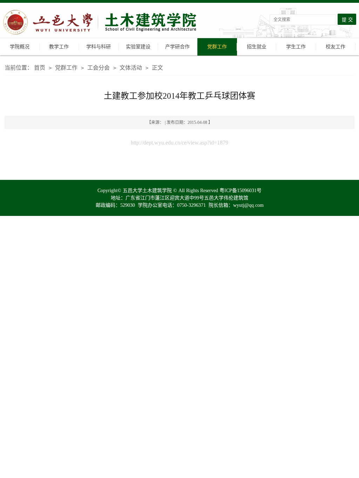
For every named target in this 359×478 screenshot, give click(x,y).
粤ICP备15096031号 (240, 190)
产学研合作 (177, 46)
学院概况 (19, 46)
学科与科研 (98, 46)
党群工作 (217, 46)
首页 (39, 68)
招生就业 (256, 46)
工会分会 (98, 68)
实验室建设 (138, 46)
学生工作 (296, 46)
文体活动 (131, 68)
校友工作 (335, 46)
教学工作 (59, 46)
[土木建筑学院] (109, 23)
